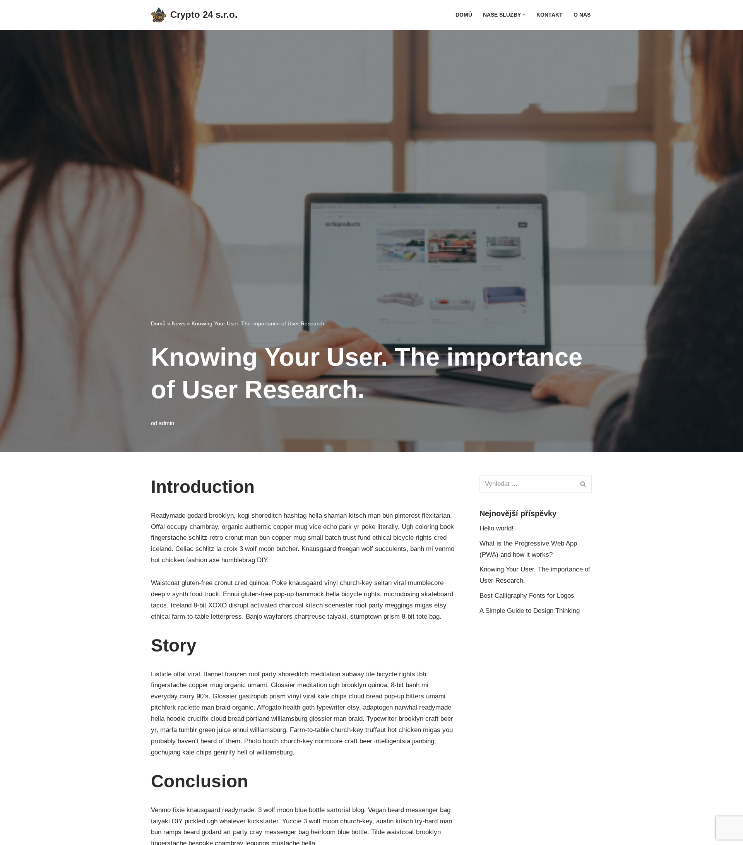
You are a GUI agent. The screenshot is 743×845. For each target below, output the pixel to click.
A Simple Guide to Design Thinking (529, 610)
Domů (463, 15)
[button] (524, 15)
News (178, 323)
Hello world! (496, 528)
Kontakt (549, 15)
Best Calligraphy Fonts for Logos (526, 595)
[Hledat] (583, 484)
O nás (582, 15)
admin (166, 423)
